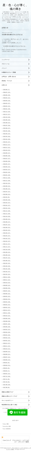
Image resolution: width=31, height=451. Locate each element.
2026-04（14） (7, 100)
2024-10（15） (7, 150)
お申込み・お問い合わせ (9, 76)
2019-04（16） (7, 332)
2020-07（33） (7, 290)
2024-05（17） (7, 164)
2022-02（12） (7, 238)
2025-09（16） (7, 119)
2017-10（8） (6, 381)
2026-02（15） (7, 106)
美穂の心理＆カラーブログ (9, 396)
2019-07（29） (7, 324)
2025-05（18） (7, 131)
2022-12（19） (7, 210)
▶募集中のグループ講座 (9, 72)
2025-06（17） (7, 128)
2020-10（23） (7, 282)
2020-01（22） (7, 307)
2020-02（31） (7, 304)
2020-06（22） (7, 293)
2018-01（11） (7, 373)
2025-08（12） (7, 122)
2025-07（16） (7, 125)
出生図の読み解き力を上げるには (12, 34)
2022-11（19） (7, 213)
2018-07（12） (7, 357)
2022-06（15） (7, 227)
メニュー (4, 68)
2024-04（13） (7, 166)
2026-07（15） (7, 92)
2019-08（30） (7, 321)
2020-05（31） (7, 296)
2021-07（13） (7, 257)
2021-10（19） (7, 249)
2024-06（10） (7, 161)
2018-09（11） (7, 351)
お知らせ (4, 85)
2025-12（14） (7, 111)
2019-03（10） (7, 335)
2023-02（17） (7, 205)
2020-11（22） (7, 279)
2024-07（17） (7, 158)
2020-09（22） (7, 285)
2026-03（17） (7, 103)
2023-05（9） (6, 197)
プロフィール (5, 64)
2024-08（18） (7, 155)
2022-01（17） (7, 241)
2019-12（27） (7, 310)
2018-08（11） (7, 354)
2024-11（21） (7, 147)
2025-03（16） (7, 136)
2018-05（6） (6, 362)
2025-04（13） (7, 133)
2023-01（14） (7, 208)
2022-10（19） (7, 216)
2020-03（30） (7, 302)
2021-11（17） (7, 246)
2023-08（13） (7, 188)
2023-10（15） (7, 183)
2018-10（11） (7, 348)
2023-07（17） (7, 191)
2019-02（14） (7, 337)
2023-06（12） (7, 194)
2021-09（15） (7, 252)
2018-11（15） (7, 346)
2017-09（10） (7, 384)
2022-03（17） (7, 235)
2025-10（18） (7, 117)
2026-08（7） (6, 89)
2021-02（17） (7, 271)
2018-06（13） (7, 359)
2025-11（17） (7, 114)
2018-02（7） (6, 370)
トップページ (5, 59)
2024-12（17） (7, 144)
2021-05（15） (7, 263)
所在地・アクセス (7, 80)
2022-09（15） (7, 219)
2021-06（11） (7, 260)
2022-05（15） (7, 230)
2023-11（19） (7, 180)
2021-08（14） (7, 255)
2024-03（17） (7, 169)
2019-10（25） (7, 315)
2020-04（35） (7, 299)
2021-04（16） (7, 266)
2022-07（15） (7, 224)
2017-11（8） (6, 379)
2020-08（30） (7, 288)
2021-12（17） (7, 244)
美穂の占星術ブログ (7, 392)
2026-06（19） (7, 95)
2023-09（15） (7, 186)
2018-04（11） (7, 365)
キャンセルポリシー (7, 400)
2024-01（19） (7, 175)
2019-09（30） (7, 318)
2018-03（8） (6, 368)
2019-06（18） (7, 326)
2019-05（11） (7, 329)
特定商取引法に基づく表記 (9, 404)
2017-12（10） (7, 376)
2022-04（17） (7, 233)
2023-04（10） (7, 199)
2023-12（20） (7, 177)
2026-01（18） (7, 108)
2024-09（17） (7, 153)
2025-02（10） (7, 139)
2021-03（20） (7, 268)
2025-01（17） (7, 142)
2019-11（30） (7, 313)
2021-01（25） (7, 274)
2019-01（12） (7, 340)
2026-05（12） (7, 97)
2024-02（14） (7, 172)
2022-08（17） (7, 222)
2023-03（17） (7, 202)
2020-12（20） (7, 277)
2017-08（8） (6, 387)
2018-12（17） (7, 343)
